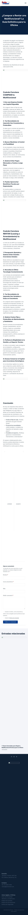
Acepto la (12, 618)
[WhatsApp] (16, 756)
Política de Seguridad (7, 904)
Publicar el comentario (10, 622)
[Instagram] (14, 756)
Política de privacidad (14, 618)
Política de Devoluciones (8, 902)
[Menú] (25, 3)
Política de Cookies (7, 900)
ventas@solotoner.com (8, 886)
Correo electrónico (8, 581)
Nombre (5, 575)
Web (4, 588)
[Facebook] (11, 756)
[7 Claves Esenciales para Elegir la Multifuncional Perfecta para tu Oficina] (14, 690)
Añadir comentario (8, 595)
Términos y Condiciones (8, 898)
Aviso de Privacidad (7, 897)
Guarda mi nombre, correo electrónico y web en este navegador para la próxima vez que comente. (14, 613)
